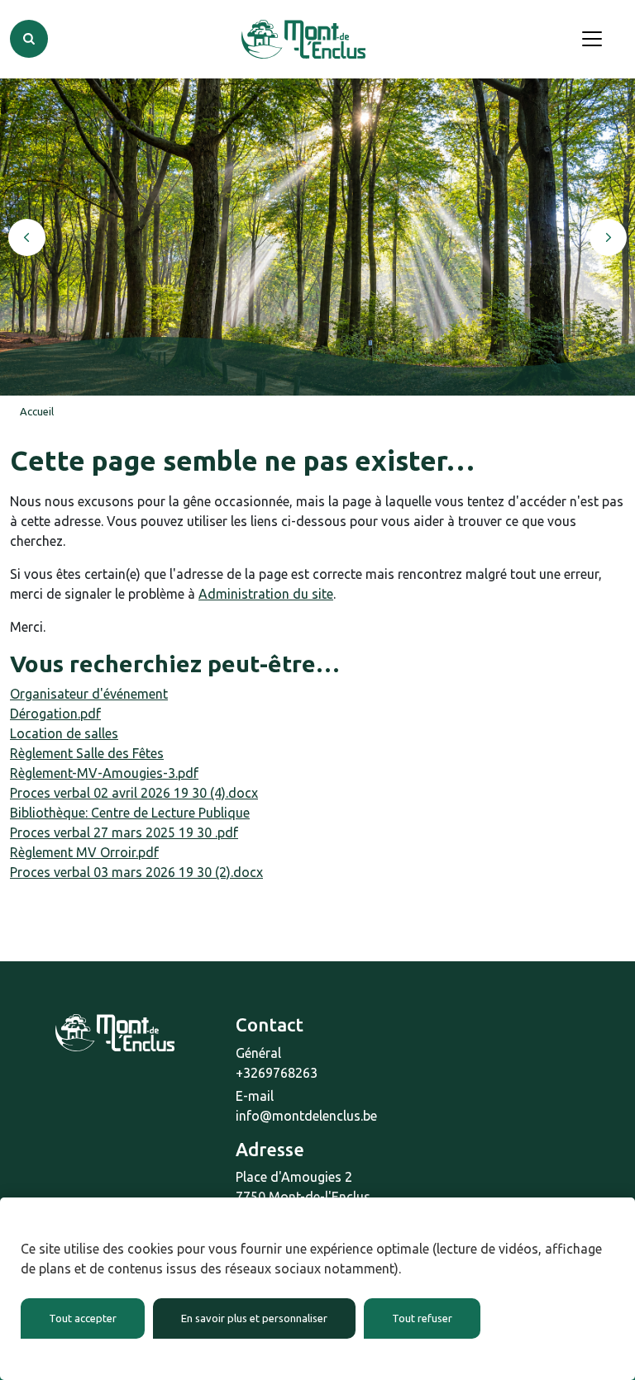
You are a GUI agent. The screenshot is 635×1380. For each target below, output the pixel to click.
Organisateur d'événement (89, 693)
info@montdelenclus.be (306, 1115)
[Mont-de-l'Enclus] (303, 39)
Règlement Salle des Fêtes (87, 753)
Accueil (37, 411)
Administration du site (265, 593)
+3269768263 (277, 1072)
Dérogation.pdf (55, 713)
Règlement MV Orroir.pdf (84, 852)
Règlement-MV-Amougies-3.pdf (104, 773)
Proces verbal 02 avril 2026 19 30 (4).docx (134, 792)
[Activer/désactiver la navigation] (592, 38)
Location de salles (64, 733)
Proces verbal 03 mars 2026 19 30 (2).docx (136, 872)
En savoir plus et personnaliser (254, 1318)
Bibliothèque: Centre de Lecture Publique (130, 812)
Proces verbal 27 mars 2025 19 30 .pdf (124, 832)
